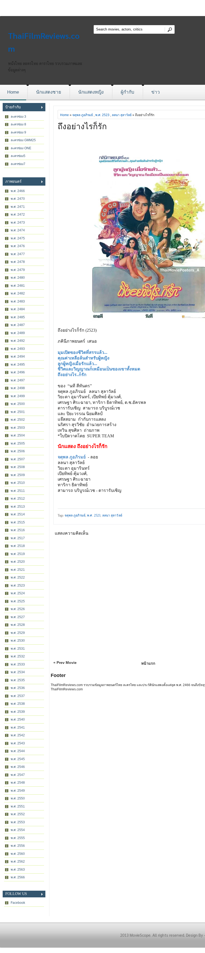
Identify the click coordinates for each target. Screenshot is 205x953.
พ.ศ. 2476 (18, 246)
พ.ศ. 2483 (18, 301)
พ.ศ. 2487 (18, 325)
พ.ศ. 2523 (18, 585)
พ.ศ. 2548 (18, 782)
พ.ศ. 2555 (18, 838)
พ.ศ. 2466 (18, 191)
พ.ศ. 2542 (18, 735)
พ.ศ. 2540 (18, 719)
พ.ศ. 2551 (18, 806)
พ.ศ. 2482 (18, 293)
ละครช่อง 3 (18, 116)
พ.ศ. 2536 (18, 688)
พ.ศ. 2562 (18, 861)
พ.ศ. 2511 (18, 491)
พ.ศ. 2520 (18, 562)
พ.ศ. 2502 (18, 420)
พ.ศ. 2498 (18, 388)
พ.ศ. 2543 (18, 743)
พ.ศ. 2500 (18, 404)
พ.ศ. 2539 (18, 712)
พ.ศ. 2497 (18, 380)
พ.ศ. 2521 (18, 570)
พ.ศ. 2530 (18, 640)
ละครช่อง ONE (21, 148)
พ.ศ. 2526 (18, 609)
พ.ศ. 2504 (18, 435)
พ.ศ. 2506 (18, 451)
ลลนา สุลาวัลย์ (122, 115)
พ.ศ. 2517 (18, 538)
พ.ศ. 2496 (18, 372)
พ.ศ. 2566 (18, 877)
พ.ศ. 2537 (18, 696)
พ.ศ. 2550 (18, 798)
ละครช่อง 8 (18, 124)
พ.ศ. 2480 (18, 278)
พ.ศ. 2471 (18, 207)
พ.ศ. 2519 (18, 554)
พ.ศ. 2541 (18, 727)
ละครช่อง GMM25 (23, 140)
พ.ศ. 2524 (18, 593)
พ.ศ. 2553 (18, 822)
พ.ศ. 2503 (18, 428)
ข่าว (155, 92)
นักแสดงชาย (48, 92)
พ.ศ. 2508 (18, 467)
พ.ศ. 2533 (18, 664)
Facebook (18, 903)
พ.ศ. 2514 (18, 514)
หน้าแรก (148, 663)
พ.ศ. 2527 (18, 617)
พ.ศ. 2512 (18, 498)
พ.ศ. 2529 (18, 633)
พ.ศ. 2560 (18, 854)
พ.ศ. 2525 (18, 601)
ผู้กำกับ (127, 92)
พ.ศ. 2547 (18, 775)
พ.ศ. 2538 (18, 704)
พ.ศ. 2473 (18, 222)
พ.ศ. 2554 (18, 830)
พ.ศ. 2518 (18, 546)
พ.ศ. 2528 (18, 625)
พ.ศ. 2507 (18, 459)
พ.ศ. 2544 (18, 751)
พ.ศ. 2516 (18, 530)
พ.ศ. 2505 (18, 443)
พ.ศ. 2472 (18, 214)
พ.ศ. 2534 (18, 672)
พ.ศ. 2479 (18, 270)
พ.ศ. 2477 (18, 254)
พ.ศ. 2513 (18, 506)
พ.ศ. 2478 (18, 262)
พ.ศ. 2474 (18, 230)
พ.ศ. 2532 (18, 656)
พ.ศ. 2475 (18, 238)
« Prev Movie (65, 662)
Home (13, 92)
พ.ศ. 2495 (18, 364)
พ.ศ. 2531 (18, 648)
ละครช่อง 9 (18, 132)
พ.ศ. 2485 (18, 317)
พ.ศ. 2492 (18, 341)
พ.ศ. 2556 (18, 846)
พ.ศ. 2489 (18, 333)
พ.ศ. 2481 (18, 286)
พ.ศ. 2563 (18, 869)
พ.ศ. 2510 (18, 483)
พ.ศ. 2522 (18, 577)
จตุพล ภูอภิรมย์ (82, 115)
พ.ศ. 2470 (18, 199)
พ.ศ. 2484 (18, 309)
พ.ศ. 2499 (18, 396)
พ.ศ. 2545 (18, 759)
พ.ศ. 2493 (18, 349)
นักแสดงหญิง (91, 92)
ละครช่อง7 (18, 164)
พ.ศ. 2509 (18, 475)
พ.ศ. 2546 (18, 767)
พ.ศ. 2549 (18, 791)
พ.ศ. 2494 (18, 356)
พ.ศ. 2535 (18, 680)
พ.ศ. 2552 (18, 814)
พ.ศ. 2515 (18, 522)
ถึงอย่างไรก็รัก (82, 126)
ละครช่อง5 (18, 156)
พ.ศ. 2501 (18, 412)
